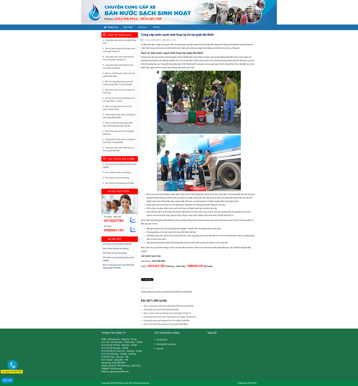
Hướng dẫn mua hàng (166, 344)
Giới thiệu (128, 27)
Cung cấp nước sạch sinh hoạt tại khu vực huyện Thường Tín (170, 317)
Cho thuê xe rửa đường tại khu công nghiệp (119, 165)
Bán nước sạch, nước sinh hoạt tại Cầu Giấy (119, 91)
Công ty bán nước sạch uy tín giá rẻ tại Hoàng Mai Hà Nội (119, 116)
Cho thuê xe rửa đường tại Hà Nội (119, 183)
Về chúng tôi (162, 340)
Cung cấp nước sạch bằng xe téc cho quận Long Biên (167, 320)
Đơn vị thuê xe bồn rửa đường (118, 172)
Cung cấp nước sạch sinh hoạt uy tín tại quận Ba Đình (118, 149)
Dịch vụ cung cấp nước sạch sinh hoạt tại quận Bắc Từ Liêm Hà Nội (118, 83)
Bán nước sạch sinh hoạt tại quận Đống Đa (118, 132)
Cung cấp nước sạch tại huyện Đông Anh (161, 309)
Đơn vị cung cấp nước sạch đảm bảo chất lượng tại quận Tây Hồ (118, 124)
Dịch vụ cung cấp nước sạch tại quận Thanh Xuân (117, 107)
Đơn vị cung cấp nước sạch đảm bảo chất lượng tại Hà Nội (169, 306)
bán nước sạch (201, 60)
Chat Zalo (7, 380)
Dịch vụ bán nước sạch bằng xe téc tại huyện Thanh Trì (167, 313)
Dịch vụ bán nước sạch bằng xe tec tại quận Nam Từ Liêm (119, 99)
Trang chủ (112, 27)
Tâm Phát (252, 383)
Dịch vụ (141, 27)
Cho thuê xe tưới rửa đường (117, 178)
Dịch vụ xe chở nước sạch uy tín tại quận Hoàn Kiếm (166, 324)
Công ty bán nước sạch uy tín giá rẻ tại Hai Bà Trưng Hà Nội (166, 292)
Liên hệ (156, 27)
